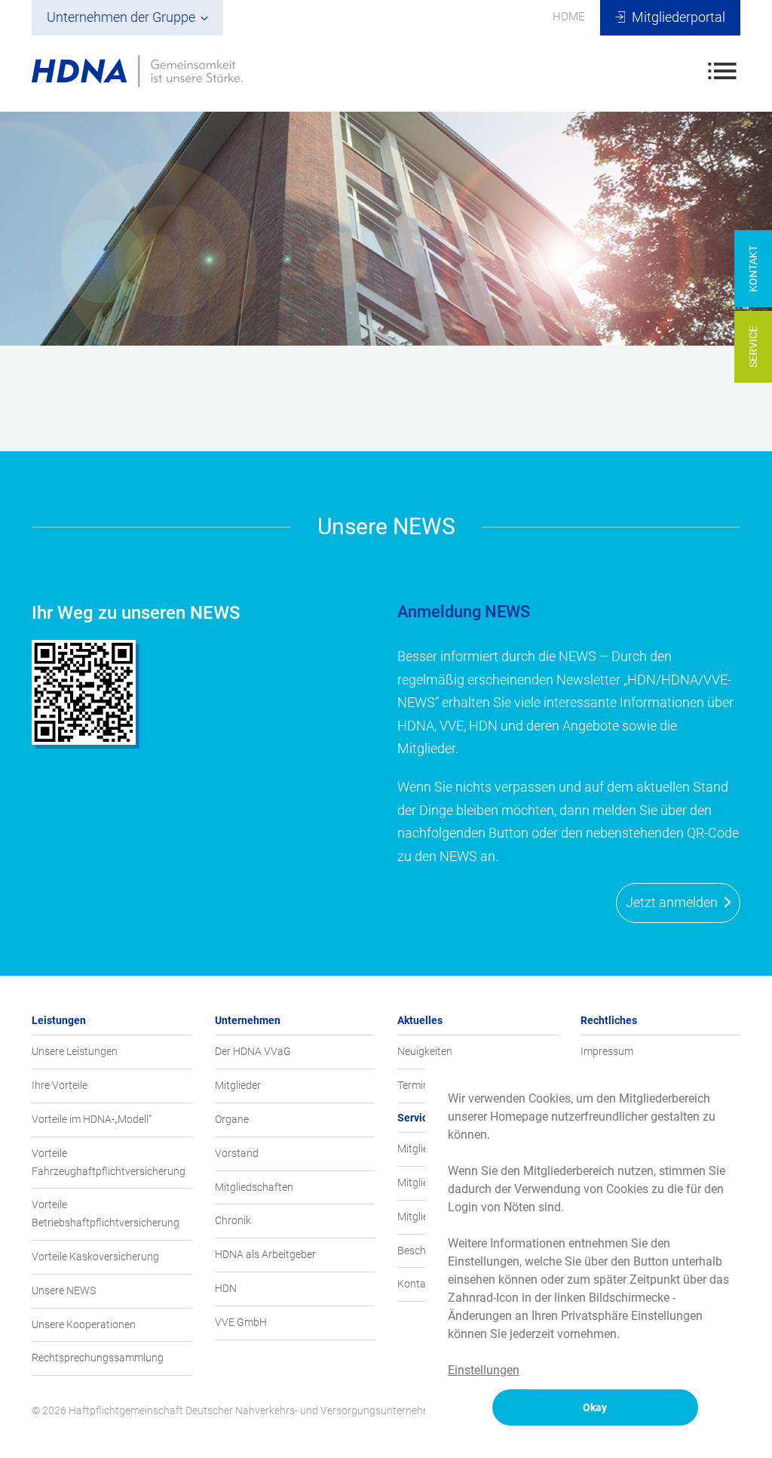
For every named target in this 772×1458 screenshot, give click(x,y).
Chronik (233, 1220)
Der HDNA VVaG (253, 1051)
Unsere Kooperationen (84, 1324)
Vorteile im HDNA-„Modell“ (92, 1119)
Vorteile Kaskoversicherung (95, 1256)
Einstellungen (483, 1370)
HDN (226, 1288)
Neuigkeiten (424, 1051)
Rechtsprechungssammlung (98, 1358)
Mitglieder (238, 1085)
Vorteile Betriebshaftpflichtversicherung (105, 1213)
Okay (595, 1407)
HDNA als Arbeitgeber (265, 1254)
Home (569, 16)
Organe (232, 1119)
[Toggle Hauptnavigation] (386, 72)
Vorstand (237, 1153)
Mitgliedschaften (254, 1187)
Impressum (607, 1051)
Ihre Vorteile (59, 1085)
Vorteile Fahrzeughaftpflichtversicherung (108, 1162)
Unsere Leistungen (75, 1051)
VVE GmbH (241, 1322)
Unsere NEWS (64, 1290)
